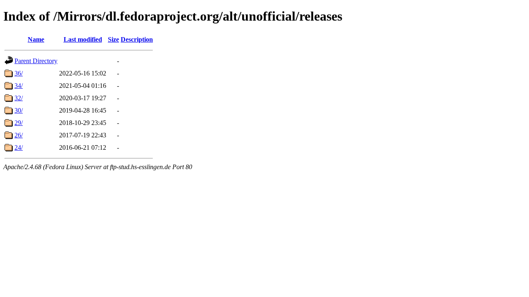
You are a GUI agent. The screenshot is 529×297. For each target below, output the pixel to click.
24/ (18, 147)
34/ (18, 85)
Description (137, 39)
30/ (18, 110)
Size (113, 39)
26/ (18, 135)
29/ (18, 122)
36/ (18, 73)
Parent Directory (35, 60)
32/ (18, 97)
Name (36, 39)
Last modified (83, 39)
